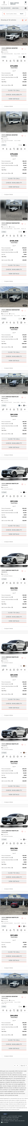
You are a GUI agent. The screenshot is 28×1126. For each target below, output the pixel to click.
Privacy (3, 1117)
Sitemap (20, 1116)
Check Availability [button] (14, 95)
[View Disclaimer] (24, 60)
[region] (14, 80)
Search (21, 13)
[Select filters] (23, 20)
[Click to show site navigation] (25, 8)
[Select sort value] (25, 20)
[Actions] (25, 49)
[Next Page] (17, 1065)
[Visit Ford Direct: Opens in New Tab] (4, 1122)
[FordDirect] (5, 1114)
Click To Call (14, 90)
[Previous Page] (14, 1065)
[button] (5, 8)
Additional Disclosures (12, 1117)
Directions (15, 8)
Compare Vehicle (8, 106)
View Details (14, 99)
